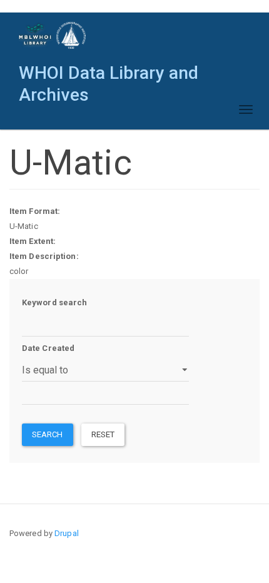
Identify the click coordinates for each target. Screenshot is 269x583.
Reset (103, 434)
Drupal (66, 533)
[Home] (52, 35)
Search (47, 434)
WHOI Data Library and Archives (108, 76)
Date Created (48, 348)
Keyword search (54, 302)
